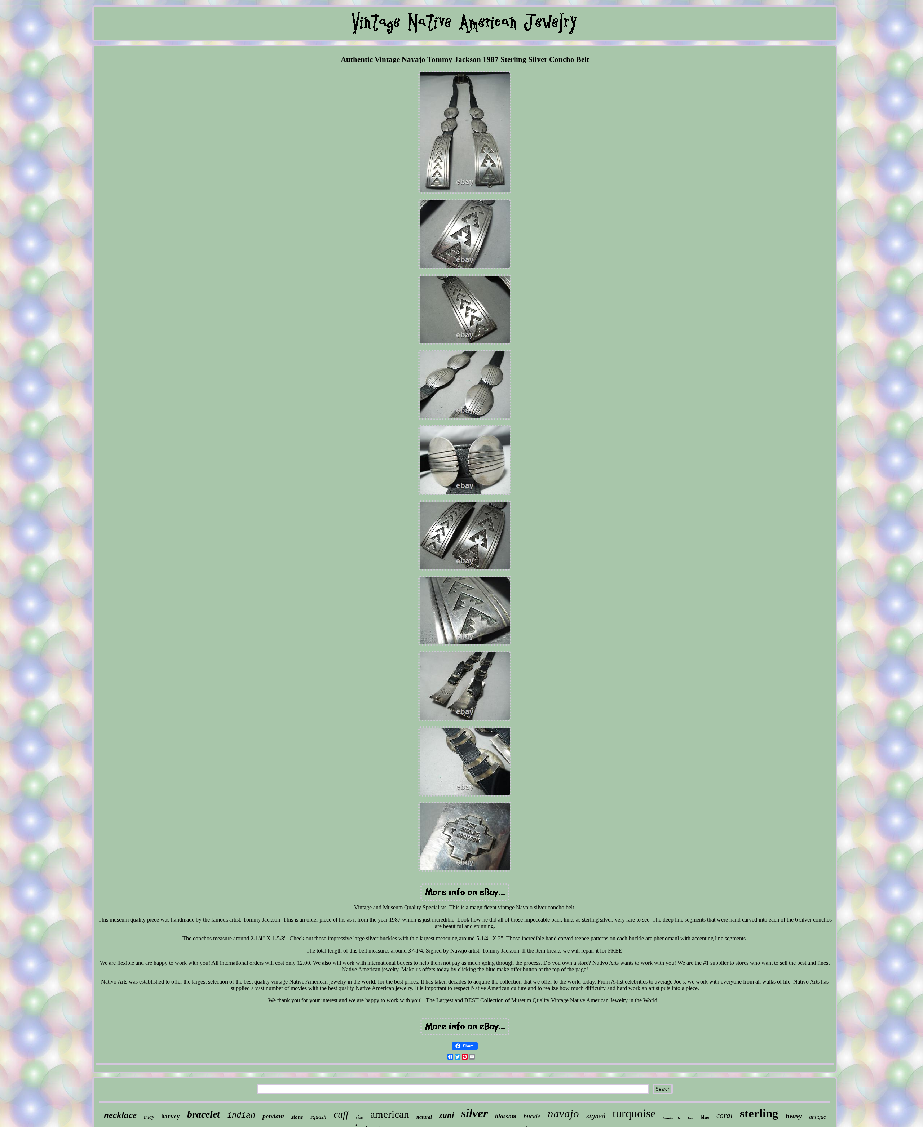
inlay (149, 1117)
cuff (341, 1114)
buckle (532, 1116)
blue (705, 1117)
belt (690, 1118)
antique (817, 1117)
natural (424, 1117)
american (389, 1114)
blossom (505, 1116)
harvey (170, 1116)
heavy (794, 1116)
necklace (120, 1115)
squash (318, 1117)
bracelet (203, 1114)
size (359, 1117)
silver (474, 1113)
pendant (273, 1116)
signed (595, 1116)
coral (724, 1115)
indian (241, 1115)
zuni (446, 1115)
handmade (672, 1118)
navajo (563, 1113)
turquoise (634, 1113)
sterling (759, 1113)
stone (297, 1117)
